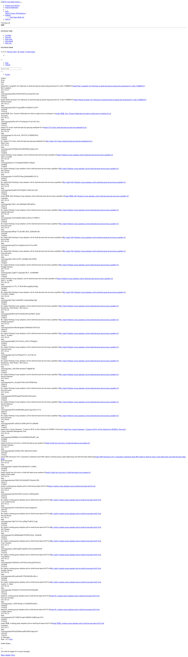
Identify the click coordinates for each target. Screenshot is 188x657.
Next (11, 639)
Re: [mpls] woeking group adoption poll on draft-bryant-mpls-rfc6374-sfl (76, 500)
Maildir (7, 655)
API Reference (20, 13)
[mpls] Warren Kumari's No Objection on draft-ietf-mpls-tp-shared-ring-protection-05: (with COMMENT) (110, 100)
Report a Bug (12, 52)
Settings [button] (8, 15)
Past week (8, 39)
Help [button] (7, 11)
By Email (21, 52)
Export (7, 74)
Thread (7, 65)
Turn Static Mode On (17, 17)
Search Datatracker (11, 7)
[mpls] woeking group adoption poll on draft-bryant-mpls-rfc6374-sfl (71, 486)
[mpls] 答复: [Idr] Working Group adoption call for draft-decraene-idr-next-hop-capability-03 (97, 196)
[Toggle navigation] (21, 2)
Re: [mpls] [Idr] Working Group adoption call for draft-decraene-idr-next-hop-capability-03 (94, 182)
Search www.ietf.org (12, 5)
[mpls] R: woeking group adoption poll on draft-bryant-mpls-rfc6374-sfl (74, 596)
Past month (9, 41)
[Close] (2, 648)
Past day (8, 37)
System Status (30, 52)
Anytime (8, 35)
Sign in (7, 19)
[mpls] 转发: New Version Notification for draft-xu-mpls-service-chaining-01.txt (83, 113)
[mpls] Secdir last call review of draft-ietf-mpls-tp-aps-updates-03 (67, 443)
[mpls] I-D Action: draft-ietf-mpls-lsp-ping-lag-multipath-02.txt (65, 127)
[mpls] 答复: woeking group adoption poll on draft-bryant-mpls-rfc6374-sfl (78, 623)
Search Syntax (10, 13)
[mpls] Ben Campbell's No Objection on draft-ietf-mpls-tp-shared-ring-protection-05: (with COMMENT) (109, 86)
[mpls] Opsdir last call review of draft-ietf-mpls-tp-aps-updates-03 (68, 472)
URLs (13, 655)
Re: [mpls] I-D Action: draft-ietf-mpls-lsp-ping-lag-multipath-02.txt (69, 141)
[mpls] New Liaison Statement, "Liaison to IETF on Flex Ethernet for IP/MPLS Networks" (95, 429)
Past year (8, 43)
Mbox (3, 655)
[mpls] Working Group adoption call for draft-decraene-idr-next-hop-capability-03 (85, 155)
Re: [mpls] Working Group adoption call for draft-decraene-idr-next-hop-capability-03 (89, 168)
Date (6, 63)
